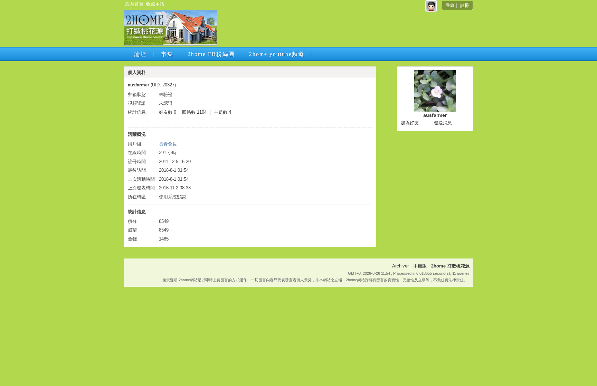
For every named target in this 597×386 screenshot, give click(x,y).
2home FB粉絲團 (211, 54)
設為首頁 (134, 4)
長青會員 (168, 144)
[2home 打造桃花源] (170, 44)
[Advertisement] (344, 30)
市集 (167, 54)
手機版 (420, 266)
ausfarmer (435, 115)
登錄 (450, 5)
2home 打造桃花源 (450, 266)
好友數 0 (167, 112)
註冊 (464, 5)
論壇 (140, 54)
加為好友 (410, 122)
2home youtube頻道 (276, 54)
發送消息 (443, 122)
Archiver (400, 266)
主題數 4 (222, 112)
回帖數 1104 (194, 112)
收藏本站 (155, 4)
